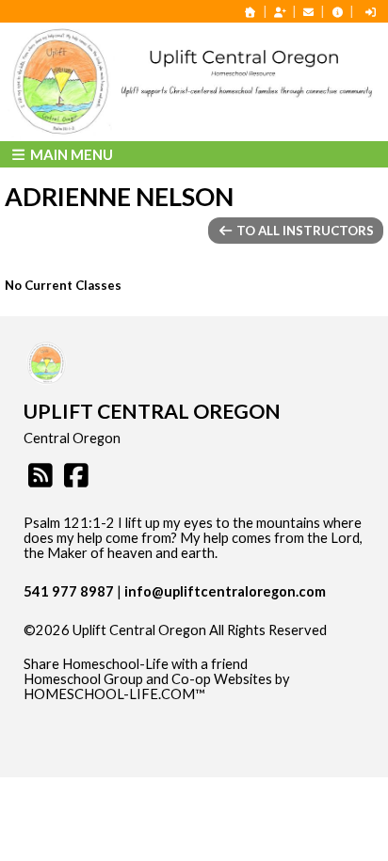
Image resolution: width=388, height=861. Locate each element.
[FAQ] (337, 12)
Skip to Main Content (103, 645)
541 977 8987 (69, 591)
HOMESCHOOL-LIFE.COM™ (114, 694)
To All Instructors (304, 230)
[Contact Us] (308, 12)
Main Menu (70, 154)
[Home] (250, 12)
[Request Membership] (279, 12)
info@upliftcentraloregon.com (225, 591)
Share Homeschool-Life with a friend (136, 664)
